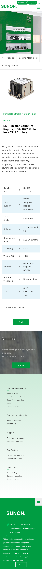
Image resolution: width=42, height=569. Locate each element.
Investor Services (14, 420)
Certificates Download (16, 455)
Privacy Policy (18, 560)
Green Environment (15, 458)
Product (11, 58)
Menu (39, 7)
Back (21, 322)
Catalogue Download (15, 441)
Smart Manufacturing (15, 400)
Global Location (13, 406)
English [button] (31, 3)
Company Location (14, 476)
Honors (10, 403)
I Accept (21, 565)
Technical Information (15, 438)
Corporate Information (16, 388)
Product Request (13, 473)
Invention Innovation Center (18, 397)
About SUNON (12, 394)
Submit (21, 365)
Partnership (22, 3)
